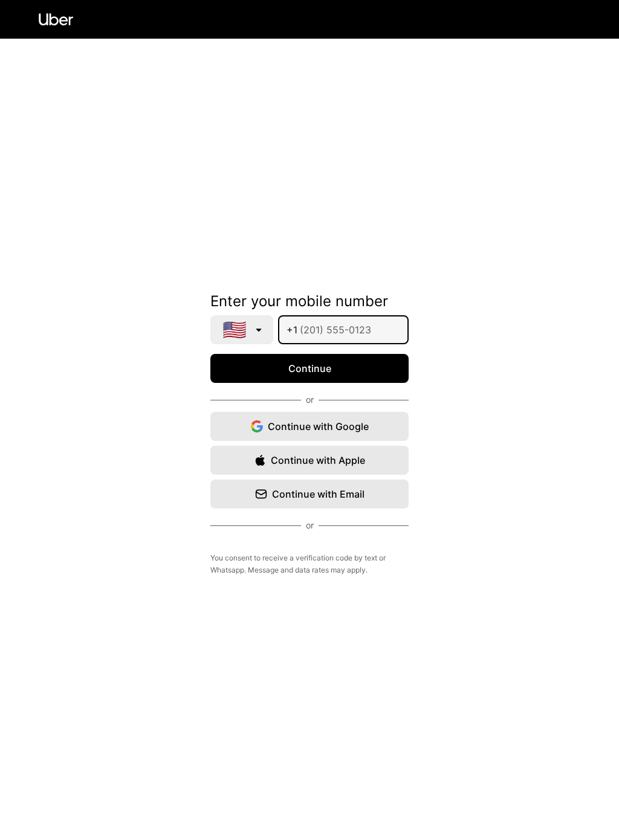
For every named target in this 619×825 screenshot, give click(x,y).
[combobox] (241, 329)
